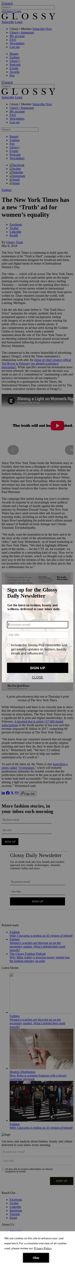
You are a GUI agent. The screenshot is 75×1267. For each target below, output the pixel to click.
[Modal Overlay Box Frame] (37, 633)
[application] (37, 1249)
